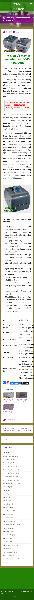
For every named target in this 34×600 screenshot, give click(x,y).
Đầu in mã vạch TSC (9, 476)
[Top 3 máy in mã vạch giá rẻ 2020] (8, 395)
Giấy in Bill (6, 487)
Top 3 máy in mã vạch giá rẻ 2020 (8, 400)
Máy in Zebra (7, 548)
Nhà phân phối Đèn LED (10, 559)
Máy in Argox (7, 494)
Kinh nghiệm (6, 490)
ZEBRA (17, 4)
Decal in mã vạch (8, 459)
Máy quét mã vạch (8, 552)
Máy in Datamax (7, 511)
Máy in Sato (6, 531)
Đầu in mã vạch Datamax (10, 470)
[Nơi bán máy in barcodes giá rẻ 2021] (8, 407)
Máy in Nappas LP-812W (10, 525)
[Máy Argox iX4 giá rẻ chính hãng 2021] (22, 395)
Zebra (5, 562)
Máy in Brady (7, 504)
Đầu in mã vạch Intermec (10, 473)
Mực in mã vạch (7, 555)
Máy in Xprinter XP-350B (10, 545)
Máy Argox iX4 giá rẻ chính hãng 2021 (21, 400)
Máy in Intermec (10, 420)
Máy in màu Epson (8, 521)
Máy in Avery (7, 497)
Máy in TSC (6, 538)
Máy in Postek (7, 528)
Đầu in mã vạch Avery (9, 466)
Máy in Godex (7, 514)
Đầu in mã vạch (7, 463)
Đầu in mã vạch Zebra (9, 480)
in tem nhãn (8, 156)
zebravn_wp (19, 32)
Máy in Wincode (7, 542)
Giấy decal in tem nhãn (10, 483)
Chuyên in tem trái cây (10, 456)
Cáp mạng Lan (7, 453)
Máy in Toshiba (7, 535)
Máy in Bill (6, 500)
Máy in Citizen (7, 507)
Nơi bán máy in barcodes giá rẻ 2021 (7, 412)
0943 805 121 (18, 9)
